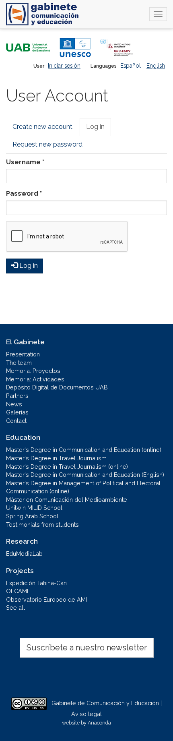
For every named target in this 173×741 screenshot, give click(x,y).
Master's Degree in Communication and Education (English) (85, 474)
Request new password (47, 144)
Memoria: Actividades (35, 379)
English (155, 65)
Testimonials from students (42, 524)
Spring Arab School (32, 516)
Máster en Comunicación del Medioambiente (66, 499)
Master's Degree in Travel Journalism (56, 458)
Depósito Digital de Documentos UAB (57, 387)
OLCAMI (17, 591)
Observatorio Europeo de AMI (46, 599)
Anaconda (99, 723)
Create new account (42, 126)
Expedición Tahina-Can (36, 583)
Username (25, 162)
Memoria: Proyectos (33, 370)
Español (130, 65)
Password (24, 193)
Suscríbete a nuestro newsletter (87, 647)
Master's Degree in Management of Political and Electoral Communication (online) (83, 487)
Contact (16, 420)
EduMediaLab (24, 553)
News (14, 404)
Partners (17, 395)
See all (15, 607)
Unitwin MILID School (34, 507)
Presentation (23, 354)
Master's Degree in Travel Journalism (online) (67, 466)
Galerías (17, 412)
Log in (98, 129)
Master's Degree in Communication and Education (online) (83, 449)
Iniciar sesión (64, 65)
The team (19, 362)
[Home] (42, 14)
